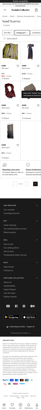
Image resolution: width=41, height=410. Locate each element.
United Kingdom (14, 396)
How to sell (8, 244)
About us (7, 282)
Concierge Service (11, 213)
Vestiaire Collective (14, 278)
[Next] (26, 184)
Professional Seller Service (15, 255)
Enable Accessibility (20, 1)
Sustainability (9, 285)
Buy (5, 221)
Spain (18, 398)
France (6, 396)
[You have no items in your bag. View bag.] (36, 9)
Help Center (9, 266)
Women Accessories (25, 16)
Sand (12, 16)
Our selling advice (11, 247)
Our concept (9, 209)
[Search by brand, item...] (4, 10)
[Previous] (14, 184)
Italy (23, 398)
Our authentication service (15, 228)
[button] (36, 9)
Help (6, 263)
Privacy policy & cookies (19, 333)
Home (4, 16)
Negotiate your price (11, 169)
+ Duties (8, 76)
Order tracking (10, 225)
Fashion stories (10, 296)
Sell (6, 240)
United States (25, 396)
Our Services (10, 205)
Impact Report (10, 289)
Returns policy (10, 232)
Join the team (9, 293)
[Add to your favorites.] (17, 66)
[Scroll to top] (35, 184)
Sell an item (9, 251)
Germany (33, 396)
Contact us (8, 270)
